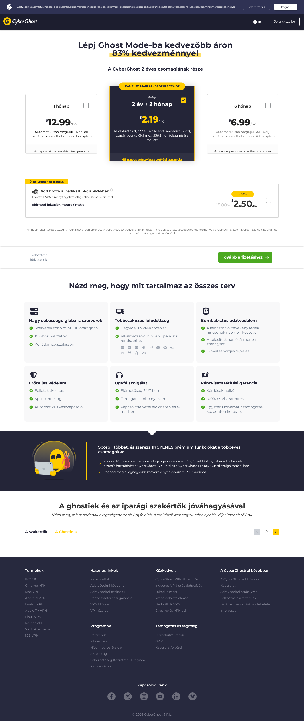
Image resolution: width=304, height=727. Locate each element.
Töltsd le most (166, 592)
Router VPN (34, 623)
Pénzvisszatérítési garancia (111, 598)
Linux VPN (33, 617)
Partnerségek (100, 666)
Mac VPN (32, 592)
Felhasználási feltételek (238, 598)
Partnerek (98, 635)
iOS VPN (32, 635)
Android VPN (35, 598)
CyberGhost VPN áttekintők (177, 579)
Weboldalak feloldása (171, 598)
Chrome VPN (35, 586)
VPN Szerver (100, 611)
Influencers (98, 641)
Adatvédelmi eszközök (107, 592)
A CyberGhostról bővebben (241, 579)
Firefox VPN (34, 604)
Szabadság (98, 654)
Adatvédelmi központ (107, 586)
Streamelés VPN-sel (170, 611)
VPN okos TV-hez (38, 629)
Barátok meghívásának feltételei (245, 604)
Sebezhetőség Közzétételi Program (117, 660)
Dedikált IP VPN (167, 604)
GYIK (159, 641)
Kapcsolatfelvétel (168, 647)
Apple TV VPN (36, 611)
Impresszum (230, 611)
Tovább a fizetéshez (242, 257)
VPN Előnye (99, 604)
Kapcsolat (228, 586)
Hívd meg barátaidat (106, 647)
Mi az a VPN (99, 579)
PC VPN (31, 579)
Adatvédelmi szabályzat (238, 592)
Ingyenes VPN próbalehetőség (179, 586)
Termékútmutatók (169, 635)
